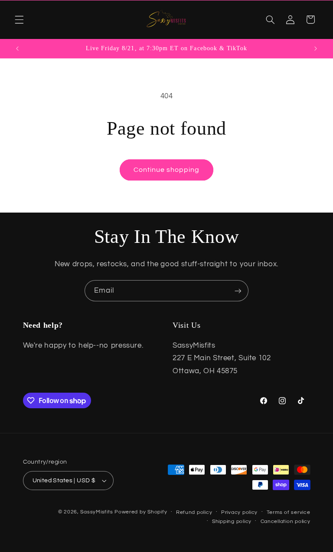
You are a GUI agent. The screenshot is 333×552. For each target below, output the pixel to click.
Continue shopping (167, 169)
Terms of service (288, 512)
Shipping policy (231, 521)
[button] (19, 19)
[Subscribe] (238, 290)
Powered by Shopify (140, 512)
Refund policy (194, 512)
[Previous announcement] (17, 48)
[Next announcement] (315, 48)
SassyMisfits (96, 512)
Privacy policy (239, 512)
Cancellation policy (285, 521)
